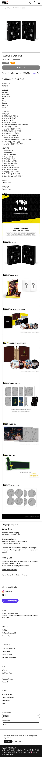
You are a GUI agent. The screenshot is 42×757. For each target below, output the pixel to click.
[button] (30, 2)
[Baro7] (15, 2)
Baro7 (14, 748)
